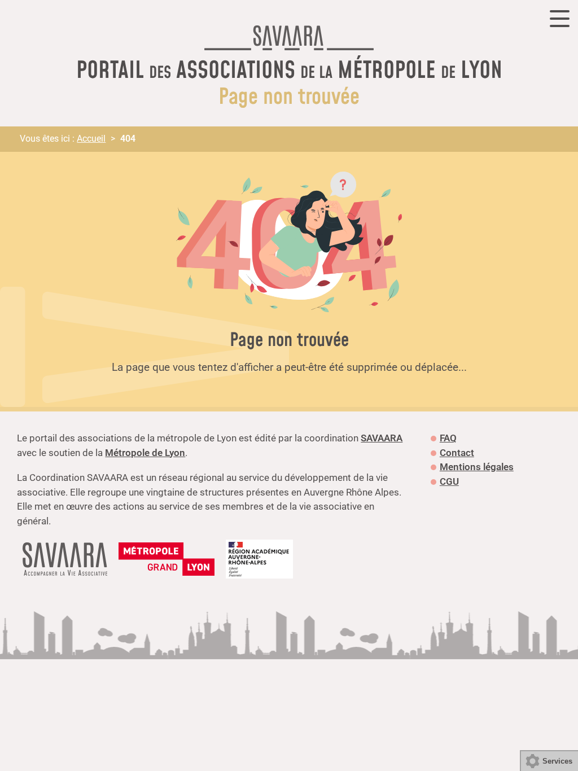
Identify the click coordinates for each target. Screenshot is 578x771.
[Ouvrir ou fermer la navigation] (560, 18)
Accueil (91, 138)
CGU (449, 481)
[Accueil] (289, 40)
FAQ (448, 438)
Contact (457, 452)
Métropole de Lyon (145, 452)
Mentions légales (477, 466)
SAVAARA (381, 438)
